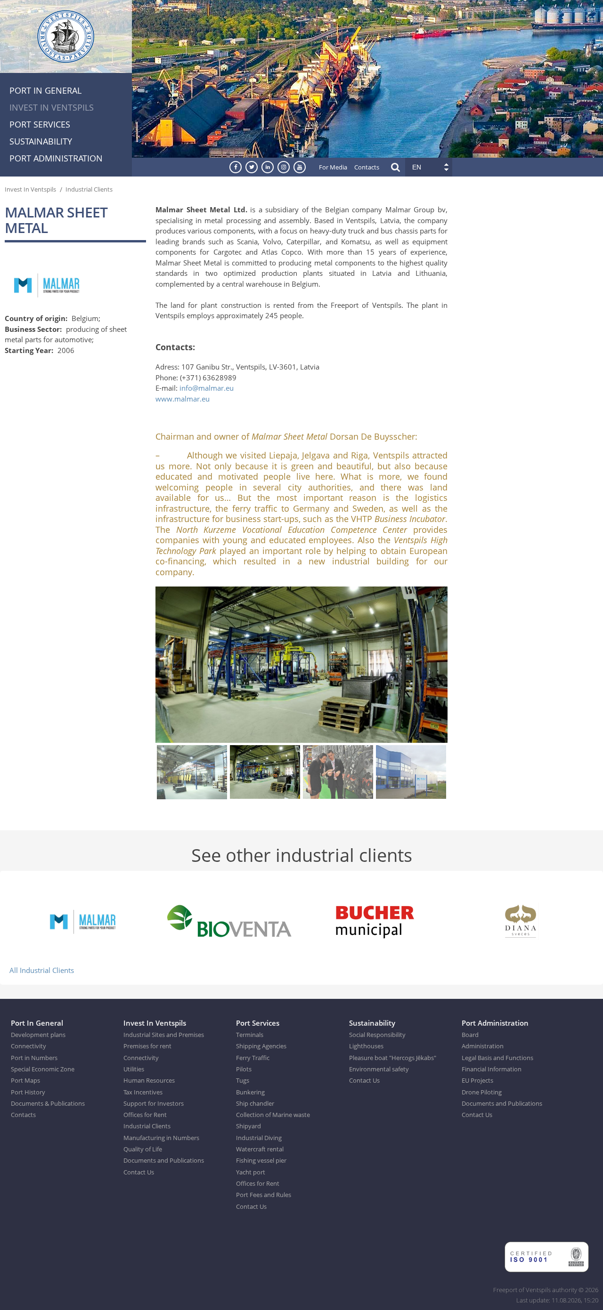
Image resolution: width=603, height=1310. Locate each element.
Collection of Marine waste (273, 1114)
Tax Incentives (143, 1092)
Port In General (45, 90)
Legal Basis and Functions (497, 1057)
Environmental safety (379, 1069)
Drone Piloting (482, 1092)
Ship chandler (255, 1103)
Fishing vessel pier (261, 1160)
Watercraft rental (260, 1149)
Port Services (39, 124)
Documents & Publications (48, 1103)
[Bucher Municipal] (374, 920)
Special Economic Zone (42, 1069)
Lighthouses (366, 1046)
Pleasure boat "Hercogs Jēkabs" (392, 1057)
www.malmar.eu (182, 398)
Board (470, 1034)
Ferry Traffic (252, 1057)
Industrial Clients (89, 189)
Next (442, 665)
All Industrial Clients (41, 970)
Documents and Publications (163, 1160)
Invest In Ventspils (51, 107)
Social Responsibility (377, 1034)
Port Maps (25, 1080)
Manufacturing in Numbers (161, 1137)
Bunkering (250, 1092)
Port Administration (56, 158)
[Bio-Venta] (228, 920)
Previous (161, 665)
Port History (28, 1092)
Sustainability (40, 141)
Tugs (242, 1080)
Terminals (249, 1034)
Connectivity (28, 1046)
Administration (483, 1046)
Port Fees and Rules (263, 1194)
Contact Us (138, 1172)
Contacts (366, 167)
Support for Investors (153, 1103)
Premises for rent (147, 1046)
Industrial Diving (259, 1137)
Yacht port (250, 1172)
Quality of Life (142, 1149)
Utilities (133, 1069)
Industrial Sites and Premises (163, 1034)
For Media (333, 167)
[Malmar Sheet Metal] (82, 920)
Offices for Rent (145, 1114)
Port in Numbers (34, 1057)
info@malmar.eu (206, 388)
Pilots (244, 1069)
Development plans (38, 1034)
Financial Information (492, 1069)
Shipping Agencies (261, 1046)
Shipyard (248, 1126)
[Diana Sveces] (520, 920)
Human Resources (149, 1080)
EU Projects (477, 1080)
